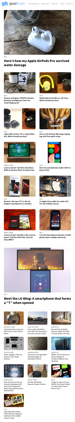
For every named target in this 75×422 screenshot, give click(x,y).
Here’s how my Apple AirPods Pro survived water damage (36, 63)
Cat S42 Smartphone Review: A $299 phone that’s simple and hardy (55, 236)
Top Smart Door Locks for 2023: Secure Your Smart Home (13, 331)
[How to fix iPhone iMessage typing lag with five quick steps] (55, 118)
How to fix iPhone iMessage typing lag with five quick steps (54, 135)
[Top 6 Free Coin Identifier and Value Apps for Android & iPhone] (37, 343)
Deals (62, 4)
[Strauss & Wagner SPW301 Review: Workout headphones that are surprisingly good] (20, 82)
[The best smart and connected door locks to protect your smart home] (14, 318)
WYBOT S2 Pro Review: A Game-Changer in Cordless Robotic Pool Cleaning (60, 357)
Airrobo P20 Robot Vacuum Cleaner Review (37, 383)
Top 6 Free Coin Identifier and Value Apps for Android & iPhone (37, 356)
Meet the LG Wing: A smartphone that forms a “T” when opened (37, 300)
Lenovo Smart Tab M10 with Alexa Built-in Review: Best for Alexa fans (19, 168)
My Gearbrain (34, 4)
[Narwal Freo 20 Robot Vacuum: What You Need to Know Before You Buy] (61, 318)
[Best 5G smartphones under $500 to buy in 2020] (55, 152)
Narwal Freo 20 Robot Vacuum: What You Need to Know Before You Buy (60, 331)
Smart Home (8, 165)
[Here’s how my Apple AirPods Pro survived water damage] (37, 32)
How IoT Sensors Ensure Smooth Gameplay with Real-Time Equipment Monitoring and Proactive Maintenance (13, 386)
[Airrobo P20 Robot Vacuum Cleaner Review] (37, 370)
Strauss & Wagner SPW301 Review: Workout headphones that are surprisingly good (19, 100)
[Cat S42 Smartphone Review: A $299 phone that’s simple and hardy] (55, 219)
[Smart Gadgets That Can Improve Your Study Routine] (14, 343)
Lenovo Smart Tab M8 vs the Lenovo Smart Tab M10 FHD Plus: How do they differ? (20, 237)
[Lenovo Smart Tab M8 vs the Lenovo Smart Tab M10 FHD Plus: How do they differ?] (20, 219)
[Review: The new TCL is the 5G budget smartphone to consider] (20, 186)
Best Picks (45, 4)
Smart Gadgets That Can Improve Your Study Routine (13, 356)
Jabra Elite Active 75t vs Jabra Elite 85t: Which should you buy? (19, 135)
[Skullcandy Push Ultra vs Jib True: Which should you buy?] (55, 82)
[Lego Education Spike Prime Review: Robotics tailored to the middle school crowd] (14, 400)
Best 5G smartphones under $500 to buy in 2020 (55, 168)
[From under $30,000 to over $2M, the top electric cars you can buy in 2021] (37, 318)
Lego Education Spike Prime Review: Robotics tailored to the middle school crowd (13, 414)
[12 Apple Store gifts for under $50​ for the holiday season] (55, 186)
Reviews (55, 4)
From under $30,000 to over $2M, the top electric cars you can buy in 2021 (37, 331)
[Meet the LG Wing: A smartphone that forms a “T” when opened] (37, 270)
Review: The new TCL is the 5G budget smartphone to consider (18, 202)
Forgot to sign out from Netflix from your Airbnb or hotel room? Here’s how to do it (60, 385)
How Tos (69, 4)
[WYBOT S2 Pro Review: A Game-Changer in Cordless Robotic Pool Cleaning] (61, 343)
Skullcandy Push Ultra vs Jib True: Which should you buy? (53, 99)
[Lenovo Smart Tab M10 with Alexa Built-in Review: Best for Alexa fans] (20, 152)
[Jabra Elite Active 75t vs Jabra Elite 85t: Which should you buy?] (20, 118)
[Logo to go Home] (14, 4)
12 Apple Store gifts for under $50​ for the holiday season (53, 202)
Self (5, 57)
